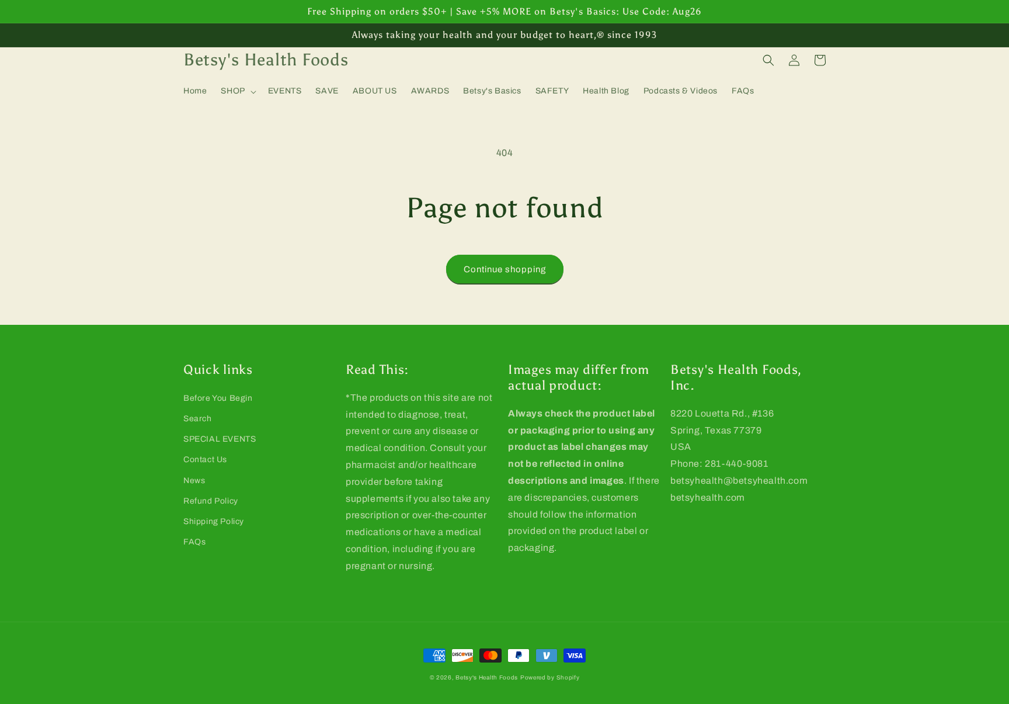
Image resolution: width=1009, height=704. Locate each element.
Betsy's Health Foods (486, 677)
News (194, 480)
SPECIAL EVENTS (219, 439)
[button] (237, 91)
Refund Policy (210, 501)
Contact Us (205, 459)
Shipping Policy (213, 521)
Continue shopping (505, 269)
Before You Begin (218, 398)
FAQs (194, 541)
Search (197, 418)
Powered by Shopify (550, 677)
